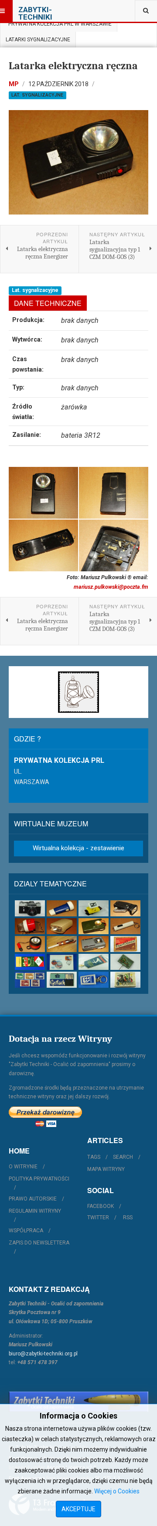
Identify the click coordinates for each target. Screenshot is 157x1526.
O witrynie (23, 1167)
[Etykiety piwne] (125, 944)
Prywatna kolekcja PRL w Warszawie (59, 24)
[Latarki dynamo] (125, 908)
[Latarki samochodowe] (30, 944)
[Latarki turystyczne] (93, 926)
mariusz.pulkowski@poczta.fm (111, 587)
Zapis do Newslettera (39, 1243)
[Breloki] (93, 980)
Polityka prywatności (39, 1179)
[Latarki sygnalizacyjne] (93, 944)
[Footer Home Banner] (78, 1402)
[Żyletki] (62, 980)
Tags (93, 1157)
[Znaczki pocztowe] (30, 980)
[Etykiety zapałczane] (30, 962)
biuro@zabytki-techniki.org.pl (43, 1354)
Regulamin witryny (35, 1211)
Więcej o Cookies (117, 1491)
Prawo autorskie (33, 1199)
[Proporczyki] (93, 962)
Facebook (100, 1206)
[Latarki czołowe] (93, 908)
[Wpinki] (125, 962)
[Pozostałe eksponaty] (125, 980)
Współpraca (26, 1231)
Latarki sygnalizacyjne (38, 40)
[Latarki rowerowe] (62, 926)
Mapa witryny (106, 1169)
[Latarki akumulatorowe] (62, 908)
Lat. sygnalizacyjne (37, 95)
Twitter (98, 1217)
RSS (128, 1217)
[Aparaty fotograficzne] (30, 908)
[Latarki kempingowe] (30, 926)
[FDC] (62, 962)
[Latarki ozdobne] (125, 926)
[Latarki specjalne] (62, 944)
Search (123, 1157)
